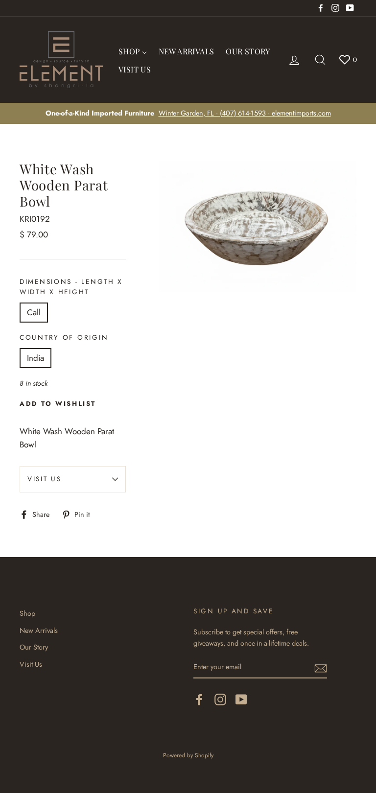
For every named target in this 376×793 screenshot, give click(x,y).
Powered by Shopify (188, 755)
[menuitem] (133, 50)
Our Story (34, 647)
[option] (188, 113)
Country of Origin (64, 337)
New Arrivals (39, 630)
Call (34, 312)
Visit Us (44, 479)
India (35, 358)
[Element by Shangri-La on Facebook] (199, 699)
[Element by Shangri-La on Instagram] (220, 699)
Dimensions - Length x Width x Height (71, 287)
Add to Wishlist (58, 403)
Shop (27, 613)
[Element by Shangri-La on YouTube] (241, 699)
